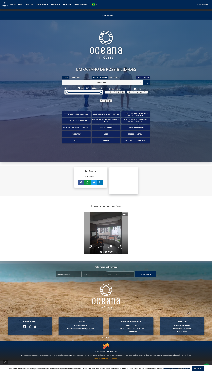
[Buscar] (146, 82)
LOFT (106, 134)
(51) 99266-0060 (107, 16)
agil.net (114, 351)
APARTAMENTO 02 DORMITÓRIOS (106, 114)
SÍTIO (76, 141)
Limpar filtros (143, 78)
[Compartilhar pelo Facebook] (81, 182)
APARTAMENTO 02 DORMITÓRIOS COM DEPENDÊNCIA (136, 114)
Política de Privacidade (101, 358)
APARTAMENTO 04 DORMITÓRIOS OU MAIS (106, 121)
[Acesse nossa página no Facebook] (24, 326)
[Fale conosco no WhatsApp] (30, 326)
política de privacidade (171, 369)
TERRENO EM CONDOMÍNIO (135, 141)
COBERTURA (76, 134)
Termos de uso (113, 358)
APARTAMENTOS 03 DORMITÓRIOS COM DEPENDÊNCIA (136, 121)
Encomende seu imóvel (182, 328)
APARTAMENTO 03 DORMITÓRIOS (76, 121)
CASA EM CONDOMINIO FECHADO (76, 127)
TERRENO (106, 141)
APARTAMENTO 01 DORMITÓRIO (76, 114)
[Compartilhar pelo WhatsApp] (87, 182)
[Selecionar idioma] (94, 4)
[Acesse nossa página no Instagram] (35, 326)
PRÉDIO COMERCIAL (135, 134)
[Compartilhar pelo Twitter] (94, 182)
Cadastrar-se (145, 274)
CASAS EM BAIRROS (106, 127)
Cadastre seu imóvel (182, 325)
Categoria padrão (136, 127)
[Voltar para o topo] (5, 362)
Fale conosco (182, 331)
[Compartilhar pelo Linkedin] (100, 182)
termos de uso (185, 369)
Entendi (197, 369)
